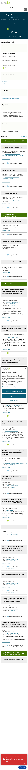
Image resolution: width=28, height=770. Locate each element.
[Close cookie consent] (25, 368)
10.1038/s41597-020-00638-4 (12, 559)
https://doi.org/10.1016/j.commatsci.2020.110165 (14, 463)
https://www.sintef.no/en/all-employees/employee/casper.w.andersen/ (13, 154)
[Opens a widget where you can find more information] (22, 767)
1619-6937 (12, 305)
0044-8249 (12, 610)
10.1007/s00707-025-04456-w (12, 302)
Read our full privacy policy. (9, 386)
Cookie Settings (14, 400)
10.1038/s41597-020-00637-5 (12, 583)
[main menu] (25, 2)
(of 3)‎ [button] (12, 568)
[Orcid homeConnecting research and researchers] (5, 2)
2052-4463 (12, 487)
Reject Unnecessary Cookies (14, 391)
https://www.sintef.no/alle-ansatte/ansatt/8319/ (10, 177)
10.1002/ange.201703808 (11, 609)
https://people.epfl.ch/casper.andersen (15, 200)
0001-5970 (12, 303)
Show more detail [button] (6, 159)
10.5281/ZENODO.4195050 (11, 534)
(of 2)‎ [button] (12, 592)
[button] (24, 136)
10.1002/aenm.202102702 (11, 431)
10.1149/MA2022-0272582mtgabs (13, 405)
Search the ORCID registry (7, 7)
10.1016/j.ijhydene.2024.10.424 (13, 337)
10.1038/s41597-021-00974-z (12, 485)
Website (4, 81)
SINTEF (4, 84)
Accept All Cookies (14, 396)
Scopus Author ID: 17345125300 (10, 98)
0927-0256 (12, 464)
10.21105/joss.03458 (10, 510)
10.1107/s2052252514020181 (12, 633)
